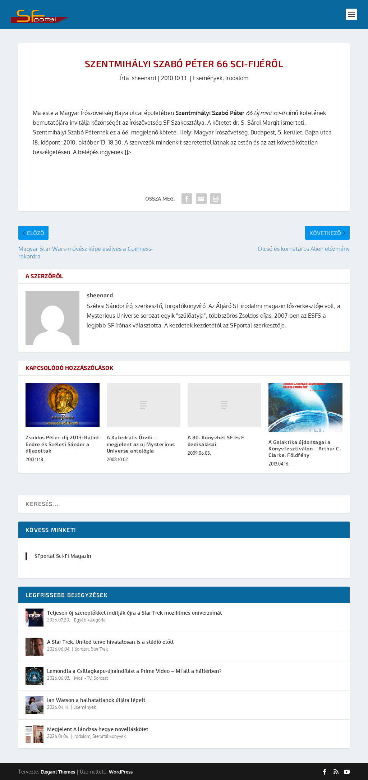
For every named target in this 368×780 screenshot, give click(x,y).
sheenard (144, 78)
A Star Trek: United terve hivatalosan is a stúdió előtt (110, 642)
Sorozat (81, 649)
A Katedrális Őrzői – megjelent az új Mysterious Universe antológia (141, 443)
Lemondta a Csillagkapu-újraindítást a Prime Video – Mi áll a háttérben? (134, 671)
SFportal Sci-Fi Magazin (62, 556)
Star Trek (99, 649)
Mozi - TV (82, 678)
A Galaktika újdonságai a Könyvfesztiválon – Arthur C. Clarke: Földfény (304, 448)
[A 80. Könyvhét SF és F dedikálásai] (224, 405)
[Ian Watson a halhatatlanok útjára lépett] (34, 705)
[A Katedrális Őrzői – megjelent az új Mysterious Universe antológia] (143, 405)
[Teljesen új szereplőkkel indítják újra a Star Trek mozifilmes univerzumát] (34, 618)
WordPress (121, 772)
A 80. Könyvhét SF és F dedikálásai (216, 440)
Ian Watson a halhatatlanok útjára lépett (96, 700)
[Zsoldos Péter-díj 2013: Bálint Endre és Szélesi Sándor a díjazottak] (62, 405)
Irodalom (236, 78)
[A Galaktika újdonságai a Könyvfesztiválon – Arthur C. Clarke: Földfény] (305, 407)
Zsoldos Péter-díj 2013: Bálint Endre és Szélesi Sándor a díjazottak (62, 443)
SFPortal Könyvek (109, 736)
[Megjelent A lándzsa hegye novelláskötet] (34, 734)
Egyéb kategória (89, 620)
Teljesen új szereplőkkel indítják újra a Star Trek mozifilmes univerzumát (134, 613)
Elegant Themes (58, 772)
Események (207, 78)
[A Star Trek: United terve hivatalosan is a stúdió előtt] (34, 647)
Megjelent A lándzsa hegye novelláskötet (97, 729)
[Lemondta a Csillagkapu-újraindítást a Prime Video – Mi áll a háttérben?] (34, 676)
